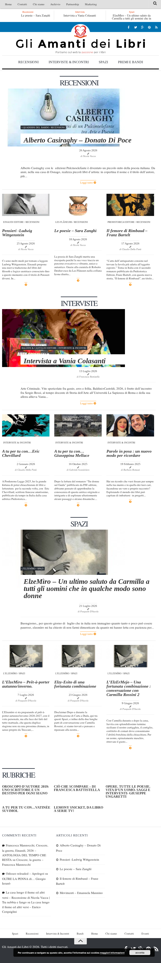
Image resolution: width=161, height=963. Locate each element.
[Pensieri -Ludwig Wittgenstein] (25, 205)
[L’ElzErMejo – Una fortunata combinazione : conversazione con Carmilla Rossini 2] (130, 656)
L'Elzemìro (28, 568)
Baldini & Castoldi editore (39, 348)
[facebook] (128, 27)
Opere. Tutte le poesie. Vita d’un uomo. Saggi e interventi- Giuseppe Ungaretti (128, 791)
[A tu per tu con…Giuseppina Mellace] (78, 425)
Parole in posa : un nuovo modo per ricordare (129, 453)
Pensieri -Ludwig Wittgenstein (17, 232)
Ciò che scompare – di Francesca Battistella (77, 788)
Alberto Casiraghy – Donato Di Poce (77, 140)
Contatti (22, 4)
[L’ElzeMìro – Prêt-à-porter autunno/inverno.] (25, 656)
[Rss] (156, 27)
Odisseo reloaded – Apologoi (25, 873)
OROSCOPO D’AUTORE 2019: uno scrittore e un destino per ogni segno (25, 790)
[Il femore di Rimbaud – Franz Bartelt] (130, 205)
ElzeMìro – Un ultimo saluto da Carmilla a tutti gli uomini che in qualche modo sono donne (131, 18)
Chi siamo (38, 4)
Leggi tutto (86, 182)
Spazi (103, 62)
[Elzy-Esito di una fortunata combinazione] (78, 656)
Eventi (145, 933)
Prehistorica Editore (121, 222)
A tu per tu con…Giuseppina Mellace (71, 453)
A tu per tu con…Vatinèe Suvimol (26, 809)
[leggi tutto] (26, 284)
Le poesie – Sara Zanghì (35, 15)
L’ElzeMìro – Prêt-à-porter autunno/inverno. (25, 684)
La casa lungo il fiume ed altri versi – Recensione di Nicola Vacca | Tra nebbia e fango (26, 897)
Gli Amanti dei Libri (80, 38)
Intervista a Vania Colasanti (80, 15)
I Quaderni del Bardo (35, 127)
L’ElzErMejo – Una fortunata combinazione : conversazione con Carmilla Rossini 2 (128, 688)
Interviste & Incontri (69, 62)
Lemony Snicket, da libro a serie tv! (78, 809)
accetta (139, 952)
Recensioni (28, 62)
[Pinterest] (149, 27)
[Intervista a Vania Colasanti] (63, 338)
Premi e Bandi (130, 62)
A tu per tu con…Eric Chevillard (21, 453)
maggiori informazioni (112, 952)
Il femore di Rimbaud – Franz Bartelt (126, 232)
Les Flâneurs (63, 222)
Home (8, 4)
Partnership (72, 4)
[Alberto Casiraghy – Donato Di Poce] (63, 117)
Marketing (91, 4)
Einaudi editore (13, 222)
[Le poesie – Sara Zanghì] (78, 205)
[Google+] (142, 27)
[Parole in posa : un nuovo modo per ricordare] (130, 425)
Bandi (80, 933)
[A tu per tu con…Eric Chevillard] (25, 425)
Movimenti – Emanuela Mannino (81, 893)
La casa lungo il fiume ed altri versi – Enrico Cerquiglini (25, 907)
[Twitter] (135, 27)
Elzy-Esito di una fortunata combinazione (75, 684)
